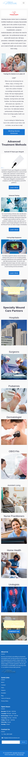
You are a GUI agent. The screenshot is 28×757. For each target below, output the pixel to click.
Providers (3, 693)
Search (23, 742)
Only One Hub (20, 754)
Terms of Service (5, 698)
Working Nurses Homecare (14, 132)
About (2, 682)
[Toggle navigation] (24, 2)
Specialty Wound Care (18, 753)
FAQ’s (2, 687)
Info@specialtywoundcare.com (11, 738)
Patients (3, 690)
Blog (2, 695)
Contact (3, 685)
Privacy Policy (4, 701)
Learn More (14, 187)
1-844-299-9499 (7, 734)
